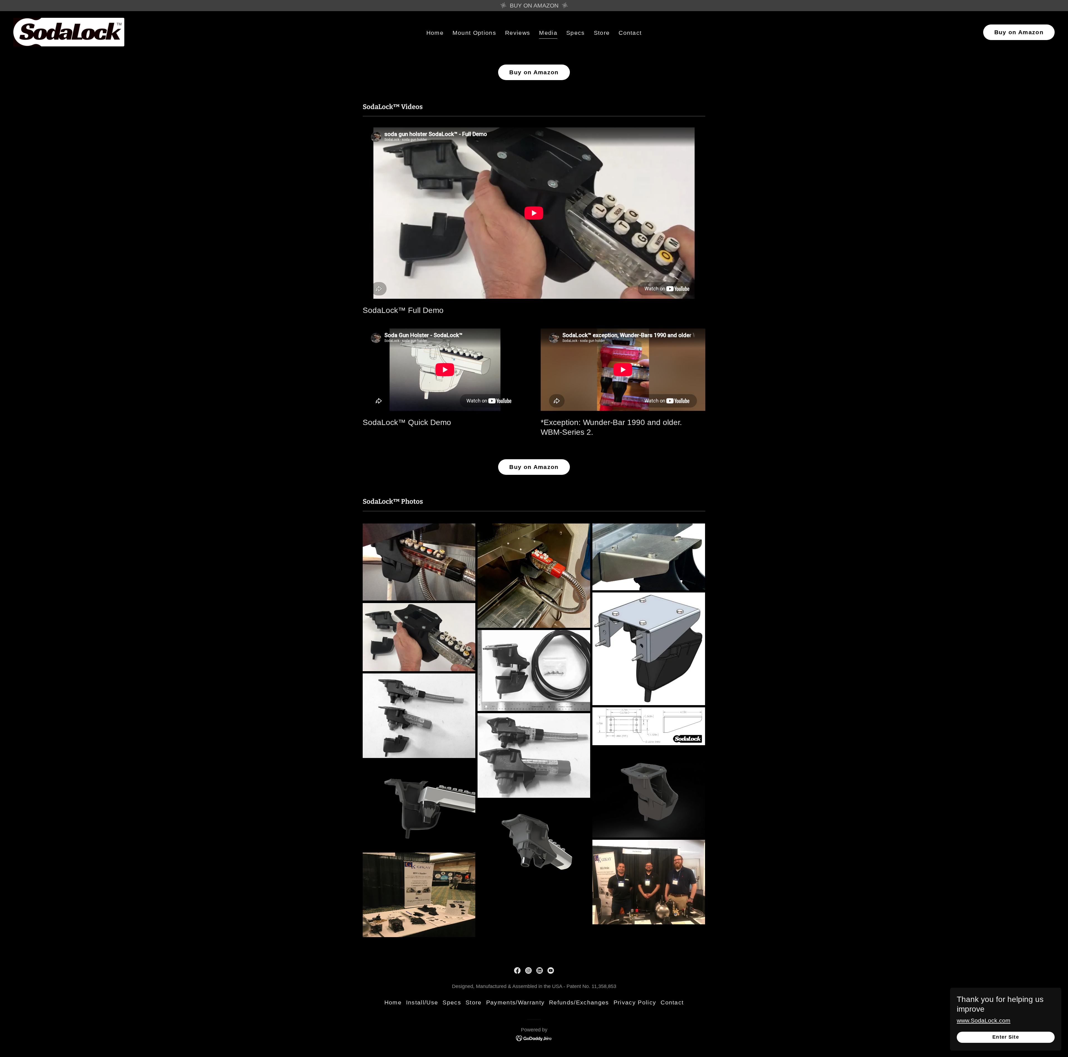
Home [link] (435, 32)
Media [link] (548, 32)
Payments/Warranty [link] (515, 1002)
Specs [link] (575, 32)
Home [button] (393, 1002)
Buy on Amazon (1019, 32)
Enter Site (1005, 1037)
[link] (68, 31)
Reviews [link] (517, 32)
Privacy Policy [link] (635, 1002)
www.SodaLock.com (983, 1020)
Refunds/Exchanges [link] (579, 1002)
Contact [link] (630, 32)
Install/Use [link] (422, 1002)
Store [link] (602, 32)
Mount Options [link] (474, 32)
